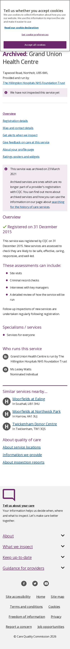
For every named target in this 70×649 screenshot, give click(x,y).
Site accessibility (18, 596)
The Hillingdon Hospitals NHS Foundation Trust (34, 83)
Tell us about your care (18, 506)
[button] (35, 535)
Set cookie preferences (35, 34)
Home (40, 596)
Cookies (54, 606)
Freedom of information (27, 616)
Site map (57, 596)
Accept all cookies (35, 44)
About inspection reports (24, 462)
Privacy (56, 616)
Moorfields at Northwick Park (36, 411)
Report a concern (19, 626)
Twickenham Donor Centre (34, 424)
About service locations (22, 447)
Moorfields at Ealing (28, 398)
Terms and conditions (26, 606)
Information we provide (22, 454)
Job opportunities (51, 626)
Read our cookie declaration (21, 27)
